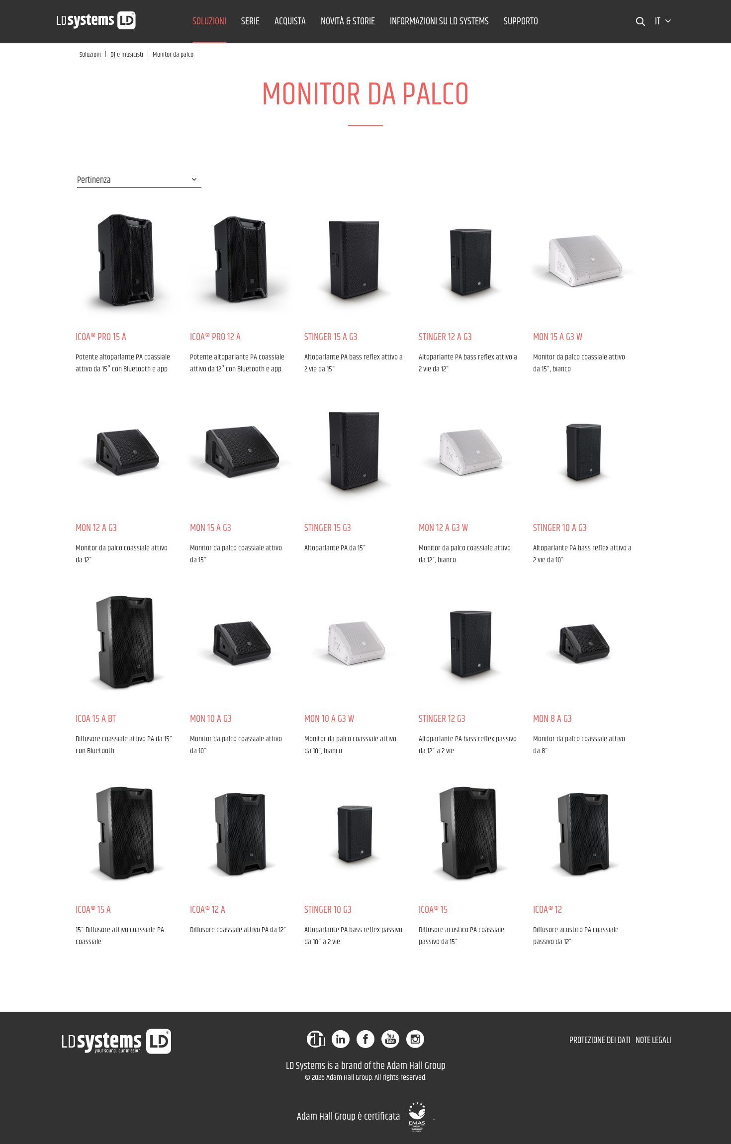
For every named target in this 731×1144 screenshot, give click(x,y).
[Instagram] (415, 1039)
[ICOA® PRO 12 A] (239, 261)
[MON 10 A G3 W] (354, 643)
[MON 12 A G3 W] (468, 452)
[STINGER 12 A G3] (468, 261)
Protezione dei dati (600, 1041)
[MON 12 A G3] (125, 452)
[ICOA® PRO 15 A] (125, 261)
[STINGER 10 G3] (354, 834)
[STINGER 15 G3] (354, 452)
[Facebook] (365, 1039)
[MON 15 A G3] (239, 452)
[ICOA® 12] (583, 834)
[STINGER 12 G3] (468, 643)
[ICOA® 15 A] (125, 834)
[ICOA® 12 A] (239, 834)
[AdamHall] (316, 1039)
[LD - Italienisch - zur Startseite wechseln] (96, 17)
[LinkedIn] (341, 1039)
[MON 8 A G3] (583, 643)
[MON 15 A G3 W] (583, 261)
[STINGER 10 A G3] (583, 452)
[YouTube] (390, 1039)
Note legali (653, 1041)
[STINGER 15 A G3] (354, 261)
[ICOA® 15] (468, 834)
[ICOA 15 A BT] (125, 643)
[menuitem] (209, 21)
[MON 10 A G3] (239, 643)
